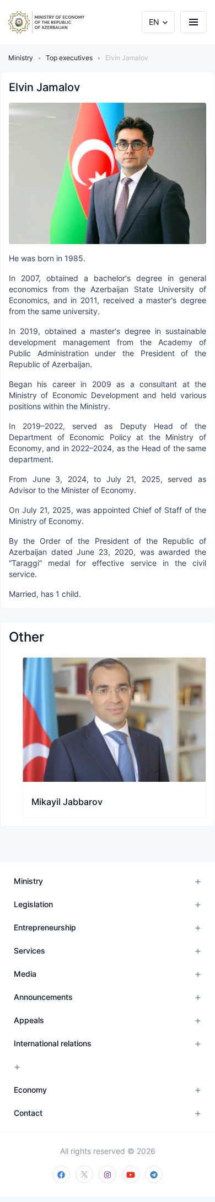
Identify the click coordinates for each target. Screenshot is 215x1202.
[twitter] (84, 1174)
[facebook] (61, 1174)
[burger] (193, 22)
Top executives (69, 58)
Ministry (20, 58)
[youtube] (130, 1174)
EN (154, 22)
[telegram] (154, 1174)
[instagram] (107, 1174)
